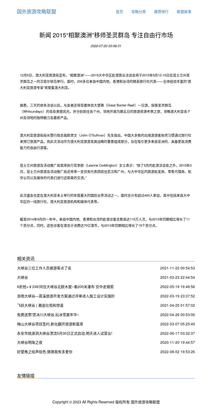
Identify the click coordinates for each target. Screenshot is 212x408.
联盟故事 (184, 11)
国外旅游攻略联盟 (36, 11)
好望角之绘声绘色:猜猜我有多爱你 (44, 351)
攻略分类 (138, 11)
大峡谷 (22, 277)
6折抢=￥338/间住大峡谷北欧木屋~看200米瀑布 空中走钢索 (65, 286)
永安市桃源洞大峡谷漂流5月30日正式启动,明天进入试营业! (64, 333)
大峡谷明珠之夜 (29, 342)
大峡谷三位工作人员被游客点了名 (44, 267)
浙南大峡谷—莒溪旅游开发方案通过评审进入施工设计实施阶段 (66, 296)
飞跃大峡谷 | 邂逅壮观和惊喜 (40, 305)
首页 (119, 11)
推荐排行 (161, 11)
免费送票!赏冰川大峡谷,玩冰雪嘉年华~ (48, 314)
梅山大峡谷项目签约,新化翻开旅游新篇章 (50, 323)
